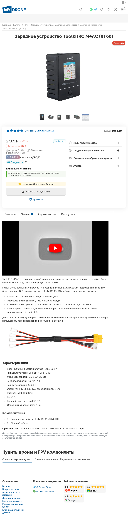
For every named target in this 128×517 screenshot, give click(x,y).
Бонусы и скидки (10, 489)
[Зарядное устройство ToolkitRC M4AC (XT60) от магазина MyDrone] (64, 76)
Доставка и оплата (11, 498)
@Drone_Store (43, 487)
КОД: (107, 130)
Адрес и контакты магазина (11, 493)
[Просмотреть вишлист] (108, 9)
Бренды (6, 486)
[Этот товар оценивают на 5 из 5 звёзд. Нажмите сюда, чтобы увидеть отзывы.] (14, 130)
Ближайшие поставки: (18, 168)
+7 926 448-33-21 (45, 491)
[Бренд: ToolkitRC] (59, 141)
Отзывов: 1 (30, 130)
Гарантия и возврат (12, 501)
